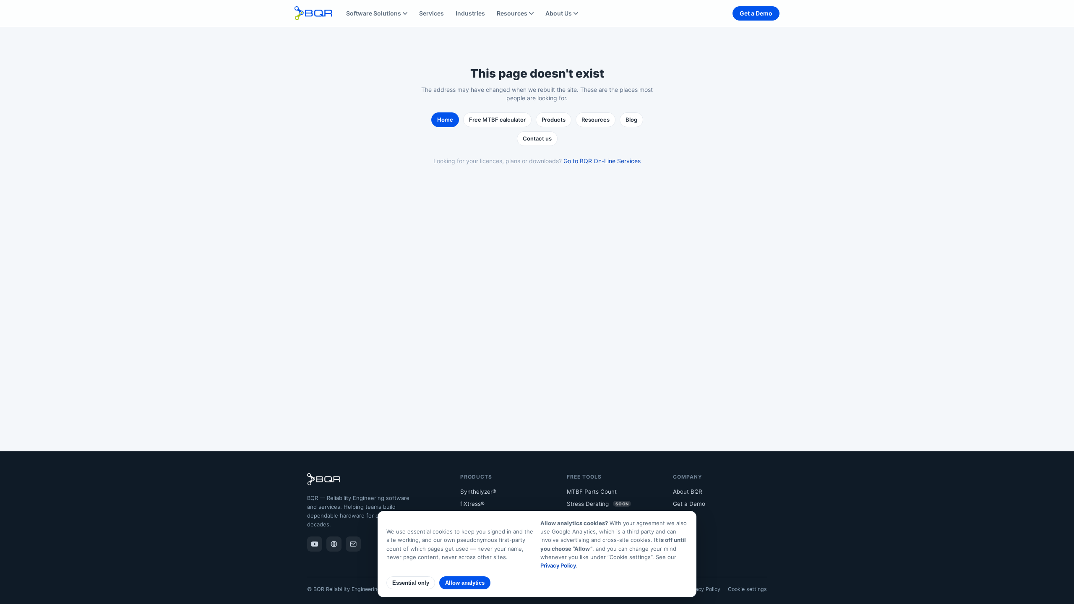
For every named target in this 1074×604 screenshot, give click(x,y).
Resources (512, 13)
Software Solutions (373, 13)
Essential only (410, 583)
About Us (558, 13)
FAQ (678, 528)
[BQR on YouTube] (314, 544)
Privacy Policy (703, 589)
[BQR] (333, 544)
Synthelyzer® (478, 491)
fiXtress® (472, 503)
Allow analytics (465, 583)
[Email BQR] (353, 544)
